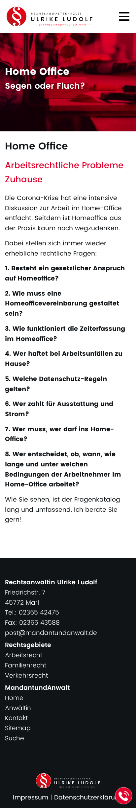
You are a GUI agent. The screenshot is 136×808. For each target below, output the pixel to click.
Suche (14, 738)
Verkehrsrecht (26, 676)
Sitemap (18, 728)
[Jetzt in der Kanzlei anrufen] (123, 795)
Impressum (30, 798)
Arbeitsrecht (23, 655)
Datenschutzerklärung (88, 798)
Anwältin (18, 708)
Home (14, 698)
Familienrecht (25, 666)
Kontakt (16, 718)
